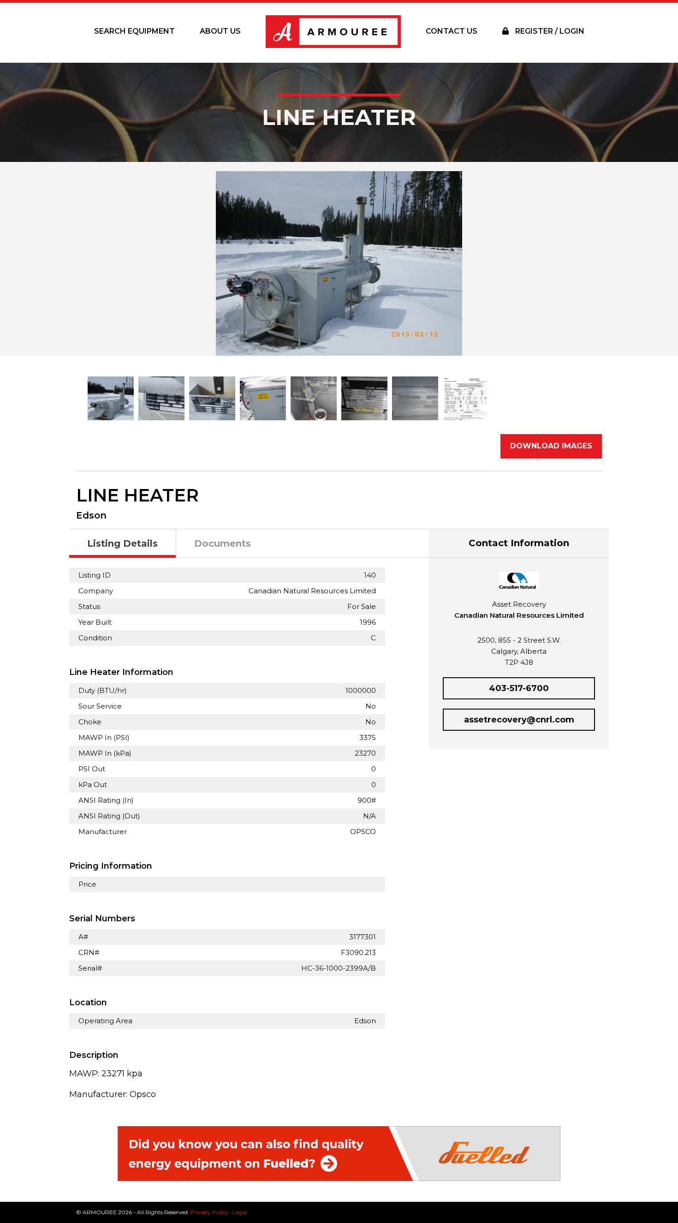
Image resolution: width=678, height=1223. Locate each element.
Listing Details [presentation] (122, 543)
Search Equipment (134, 31)
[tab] (122, 543)
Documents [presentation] (222, 543)
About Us (220, 31)
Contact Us (451, 31)
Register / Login (548, 31)
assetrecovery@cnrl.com (519, 720)
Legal (239, 1212)
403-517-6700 (519, 688)
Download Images (551, 445)
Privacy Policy (209, 1212)
